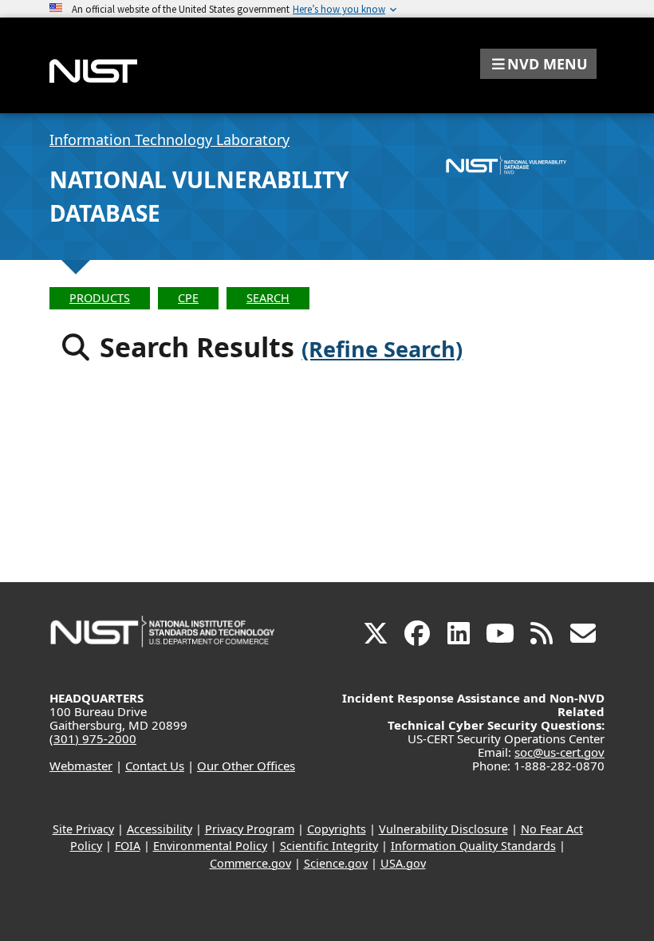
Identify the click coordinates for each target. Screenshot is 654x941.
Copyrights (336, 829)
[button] (538, 64)
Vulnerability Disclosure (443, 829)
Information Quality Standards (473, 845)
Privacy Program (249, 829)
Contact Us (154, 766)
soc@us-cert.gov (559, 752)
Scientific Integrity (329, 845)
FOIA (127, 845)
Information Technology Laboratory (169, 139)
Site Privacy (83, 829)
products (99, 297)
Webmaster (80, 766)
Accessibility (159, 829)
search (268, 297)
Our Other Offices (246, 766)
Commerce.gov (250, 863)
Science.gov (336, 863)
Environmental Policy (210, 845)
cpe (188, 297)
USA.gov (403, 863)
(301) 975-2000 (92, 738)
